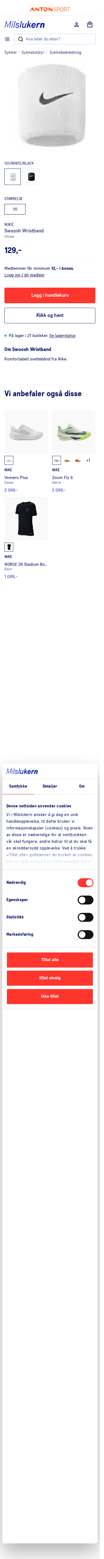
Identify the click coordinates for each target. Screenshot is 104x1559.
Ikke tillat (50, 996)
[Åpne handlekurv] (89, 24)
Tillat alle (50, 960)
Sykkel (10, 52)
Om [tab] (82, 786)
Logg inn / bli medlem (24, 275)
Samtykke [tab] (18, 786)
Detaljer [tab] (50, 786)
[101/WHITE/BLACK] (13, 177)
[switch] (85, 900)
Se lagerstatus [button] (62, 335)
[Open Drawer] (7, 39)
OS (15, 209)
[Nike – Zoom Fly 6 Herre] (73, 451)
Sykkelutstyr (33, 52)
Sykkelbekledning (65, 52)
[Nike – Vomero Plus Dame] (26, 451)
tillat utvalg (49, 978)
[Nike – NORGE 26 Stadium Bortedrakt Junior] (26, 538)
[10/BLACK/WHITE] (31, 177)
